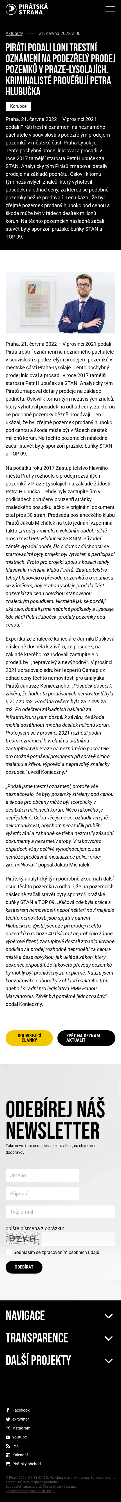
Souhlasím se (56, 1252)
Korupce (18, 106)
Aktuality (14, 33)
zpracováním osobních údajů (70, 1252)
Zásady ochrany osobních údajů (30, 1491)
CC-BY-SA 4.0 (38, 1478)
